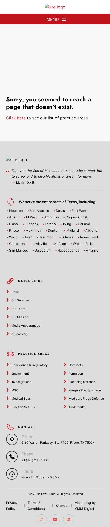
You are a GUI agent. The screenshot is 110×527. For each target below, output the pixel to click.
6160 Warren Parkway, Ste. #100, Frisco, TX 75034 (58, 443)
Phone (27, 453)
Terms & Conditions (36, 506)
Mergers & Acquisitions (85, 390)
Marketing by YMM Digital (85, 506)
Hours (27, 471)
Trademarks (77, 407)
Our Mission (19, 317)
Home (15, 292)
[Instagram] (42, 519)
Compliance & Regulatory (29, 365)
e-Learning (19, 334)
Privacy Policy (11, 506)
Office (27, 436)
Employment (20, 373)
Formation (76, 373)
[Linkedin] (68, 519)
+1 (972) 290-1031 (34, 460)
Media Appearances (25, 325)
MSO (14, 390)
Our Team (18, 309)
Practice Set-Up (23, 407)
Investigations (21, 382)
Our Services (20, 300)
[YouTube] (55, 519)
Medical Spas (21, 398)
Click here (16, 117)
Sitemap (62, 506)
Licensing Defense (82, 382)
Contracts (76, 365)
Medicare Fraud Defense (86, 398)
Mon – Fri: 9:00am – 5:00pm (41, 477)
